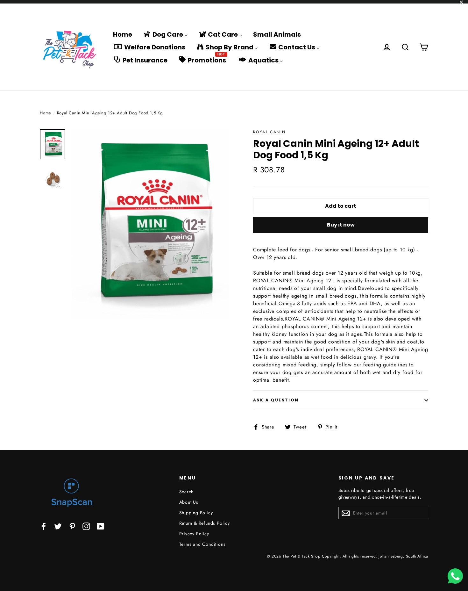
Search (186, 491)
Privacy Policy (194, 533)
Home (45, 113)
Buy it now (341, 224)
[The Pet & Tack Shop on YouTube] (100, 526)
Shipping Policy (196, 512)
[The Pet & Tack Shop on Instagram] (86, 526)
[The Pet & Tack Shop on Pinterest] (72, 526)
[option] (150, 223)
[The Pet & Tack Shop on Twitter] (58, 526)
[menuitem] (123, 34)
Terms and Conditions (202, 544)
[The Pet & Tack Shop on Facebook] (43, 526)
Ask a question (276, 400)
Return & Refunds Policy (204, 523)
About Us (188, 502)
